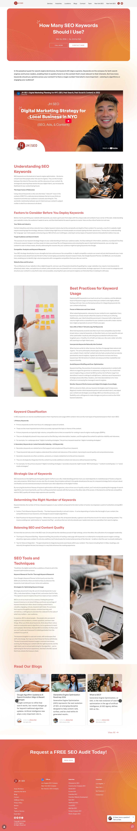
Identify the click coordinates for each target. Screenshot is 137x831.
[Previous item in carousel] (16, 700)
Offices (48, 779)
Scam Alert (17, 814)
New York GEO (111, 3)
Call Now (59, 45)
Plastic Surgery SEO (74, 814)
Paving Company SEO (74, 811)
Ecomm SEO (72, 791)
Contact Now (78, 45)
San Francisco (100, 791)
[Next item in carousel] (120, 700)
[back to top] (4, 826)
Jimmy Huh (76, 39)
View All (111, 732)
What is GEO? (95, 695)
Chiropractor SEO (73, 783)
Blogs (75, 3)
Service (16, 805)
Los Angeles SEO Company (49, 783)
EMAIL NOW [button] (68, 760)
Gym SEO (71, 800)
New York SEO (99, 3)
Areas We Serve (19, 789)
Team (90, 3)
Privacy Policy (18, 802)
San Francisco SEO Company (50, 788)
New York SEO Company (48, 786)
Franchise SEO (72, 794)
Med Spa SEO (72, 808)
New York (99, 787)
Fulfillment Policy (19, 800)
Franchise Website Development (78, 797)
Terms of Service (19, 811)
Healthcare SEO (73, 802)
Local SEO (71, 805)
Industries (58, 3)
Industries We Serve (20, 791)
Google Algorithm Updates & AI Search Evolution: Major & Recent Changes (31, 697)
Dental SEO (71, 788)
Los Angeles (99, 783)
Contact (82, 3)
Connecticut (99, 794)
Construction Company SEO (76, 786)
